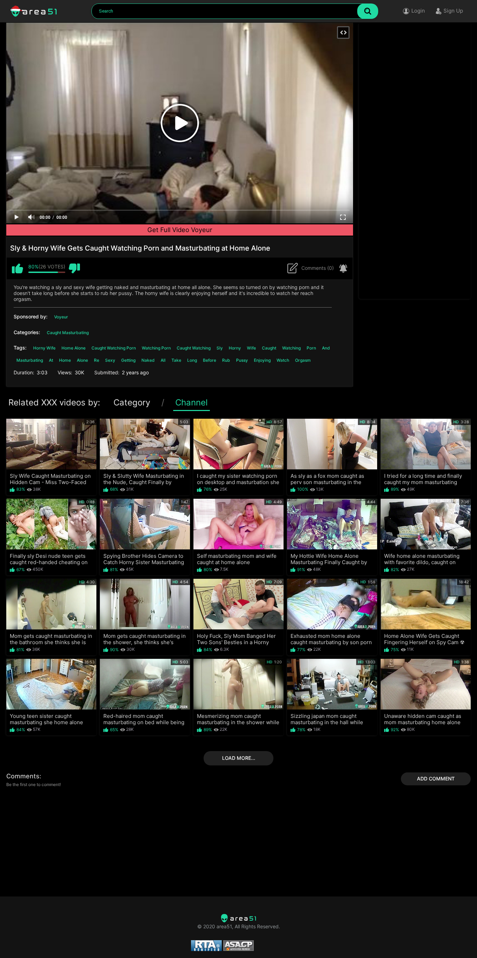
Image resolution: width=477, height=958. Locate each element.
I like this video (17, 268)
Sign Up (453, 10)
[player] (17, 217)
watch (283, 360)
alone (82, 360)
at (51, 360)
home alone (73, 348)
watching (291, 348)
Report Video (341, 268)
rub (226, 360)
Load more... (238, 758)
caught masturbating (68, 332)
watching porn (156, 348)
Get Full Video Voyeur (179, 229)
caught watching (194, 348)
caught (269, 348)
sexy (110, 360)
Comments (22, 776)
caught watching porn (113, 348)
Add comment (436, 778)
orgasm (303, 360)
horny (235, 348)
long (192, 360)
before (209, 360)
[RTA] (238, 918)
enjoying (262, 360)
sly (220, 348)
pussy (242, 360)
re (96, 360)
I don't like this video (74, 268)
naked (148, 360)
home (65, 360)
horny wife (44, 348)
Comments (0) (317, 268)
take (176, 360)
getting (128, 360)
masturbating (29, 360)
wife (251, 348)
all (163, 360)
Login (418, 10)
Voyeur (61, 316)
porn (311, 348)
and (326, 348)
